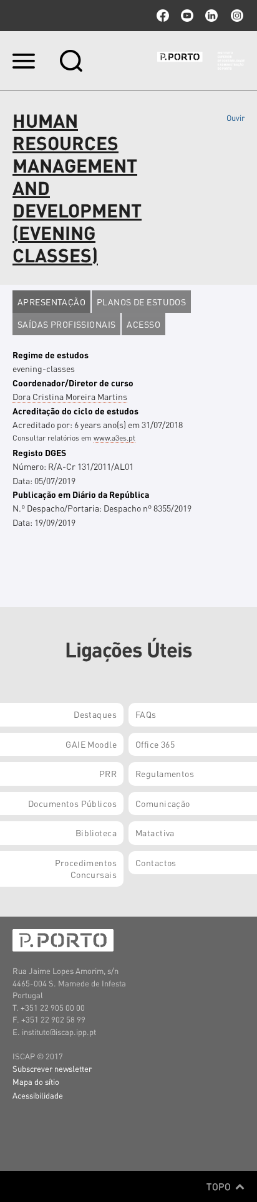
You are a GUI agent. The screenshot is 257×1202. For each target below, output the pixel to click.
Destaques (95, 714)
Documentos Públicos (72, 803)
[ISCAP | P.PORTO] (201, 60)
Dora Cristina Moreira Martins (69, 396)
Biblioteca (96, 832)
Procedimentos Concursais (86, 868)
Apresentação (51, 301)
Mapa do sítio (35, 1081)
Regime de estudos (50, 354)
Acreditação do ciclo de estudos (75, 410)
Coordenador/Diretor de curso (72, 382)
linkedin (211, 15)
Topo (219, 1186)
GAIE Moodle (91, 744)
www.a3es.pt (114, 437)
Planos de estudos (141, 301)
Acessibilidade (37, 1095)
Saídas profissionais (66, 324)
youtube (187, 15)
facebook (163, 15)
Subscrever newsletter (52, 1068)
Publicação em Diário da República (80, 494)
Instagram (236, 15)
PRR (108, 773)
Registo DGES (39, 452)
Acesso (143, 324)
